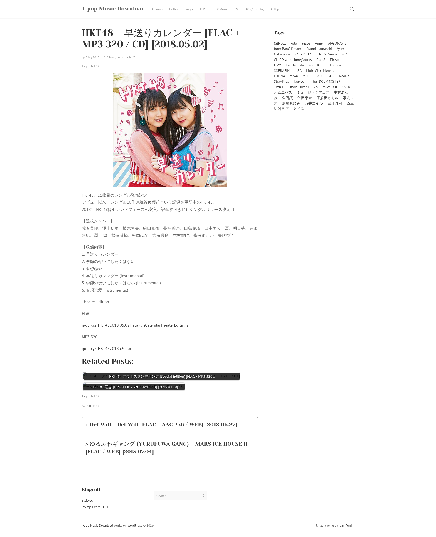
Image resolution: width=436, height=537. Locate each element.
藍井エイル (314, 103)
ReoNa (344, 76)
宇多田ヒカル (327, 97)
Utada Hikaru (299, 87)
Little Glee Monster (321, 70)
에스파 (299, 108)
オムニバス (283, 92)
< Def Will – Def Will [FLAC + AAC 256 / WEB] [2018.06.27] (161, 424)
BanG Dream (327, 54)
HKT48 (94, 66)
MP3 (132, 57)
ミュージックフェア (313, 92)
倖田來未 (304, 97)
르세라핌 (334, 103)
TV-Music (221, 9)
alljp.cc (87, 500)
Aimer (319, 43)
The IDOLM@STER (326, 81)
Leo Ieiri (336, 65)
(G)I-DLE (280, 43)
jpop (96, 406)
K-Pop (204, 9)
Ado (294, 43)
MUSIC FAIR (325, 76)
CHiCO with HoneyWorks (293, 59)
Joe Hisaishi (295, 65)
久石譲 (287, 97)
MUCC (307, 76)
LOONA (279, 76)
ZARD (346, 87)
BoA (344, 54)
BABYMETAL (303, 54)
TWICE (279, 87)
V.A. (315, 87)
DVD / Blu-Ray (254, 9)
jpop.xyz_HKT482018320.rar (106, 348)
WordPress (135, 525)
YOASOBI (330, 87)
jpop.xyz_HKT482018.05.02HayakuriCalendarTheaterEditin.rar (136, 325)
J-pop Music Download (97, 525)
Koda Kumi (316, 65)
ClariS (320, 59)
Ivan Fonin (346, 525)
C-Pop (275, 9)
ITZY (277, 65)
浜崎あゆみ (291, 103)
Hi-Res (173, 9)
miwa (294, 76)
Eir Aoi (335, 59)
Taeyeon (300, 81)
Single (189, 9)
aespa (306, 43)
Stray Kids (281, 81)
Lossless (122, 57)
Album (156, 9)
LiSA (298, 70)
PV (236, 9)
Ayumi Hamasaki (319, 48)
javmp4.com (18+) (95, 507)
